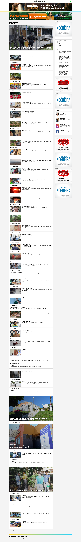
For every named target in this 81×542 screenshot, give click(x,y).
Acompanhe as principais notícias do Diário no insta (65, 126)
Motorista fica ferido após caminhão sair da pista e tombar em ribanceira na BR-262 (64, 57)
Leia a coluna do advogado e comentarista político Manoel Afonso (65, 120)
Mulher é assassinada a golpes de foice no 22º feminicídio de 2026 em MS (64, 43)
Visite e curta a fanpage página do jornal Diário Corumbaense (64, 132)
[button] (52, 37)
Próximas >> (12, 530)
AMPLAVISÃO (62, 118)
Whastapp (70, 1)
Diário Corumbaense (40, 1)
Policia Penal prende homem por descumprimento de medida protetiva (63, 73)
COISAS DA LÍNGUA (64, 112)
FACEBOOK (62, 130)
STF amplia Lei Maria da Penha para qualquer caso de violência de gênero (64, 65)
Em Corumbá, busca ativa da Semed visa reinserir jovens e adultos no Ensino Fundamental (65, 50)
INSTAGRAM (62, 124)
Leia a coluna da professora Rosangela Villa (65, 114)
